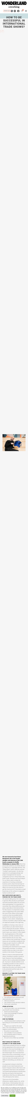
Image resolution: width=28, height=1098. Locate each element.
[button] (11, 11)
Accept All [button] (12, 1095)
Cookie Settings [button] (5, 1095)
